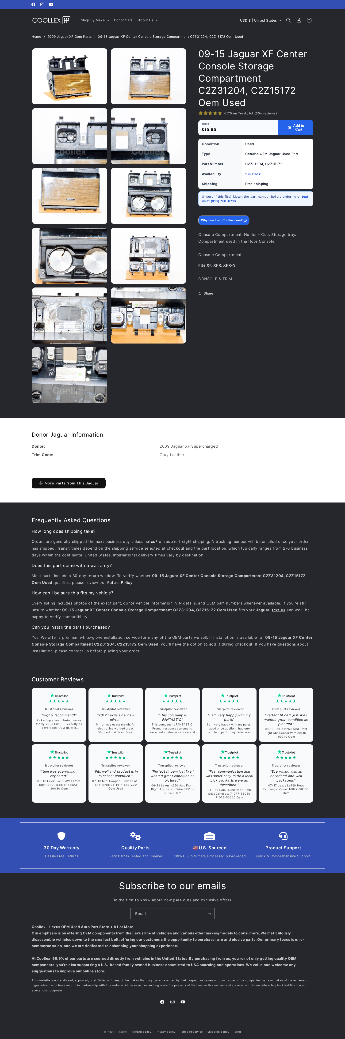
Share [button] (208, 293)
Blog (238, 1031)
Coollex (121, 1032)
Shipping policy (218, 1031)
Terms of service (191, 1031)
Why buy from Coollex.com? (224, 220)
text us (278, 610)
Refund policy (141, 1031)
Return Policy (119, 582)
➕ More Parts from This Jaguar (69, 483)
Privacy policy (165, 1031)
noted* (151, 541)
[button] (94, 20)
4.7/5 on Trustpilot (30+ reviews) (250, 113)
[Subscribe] (209, 913)
